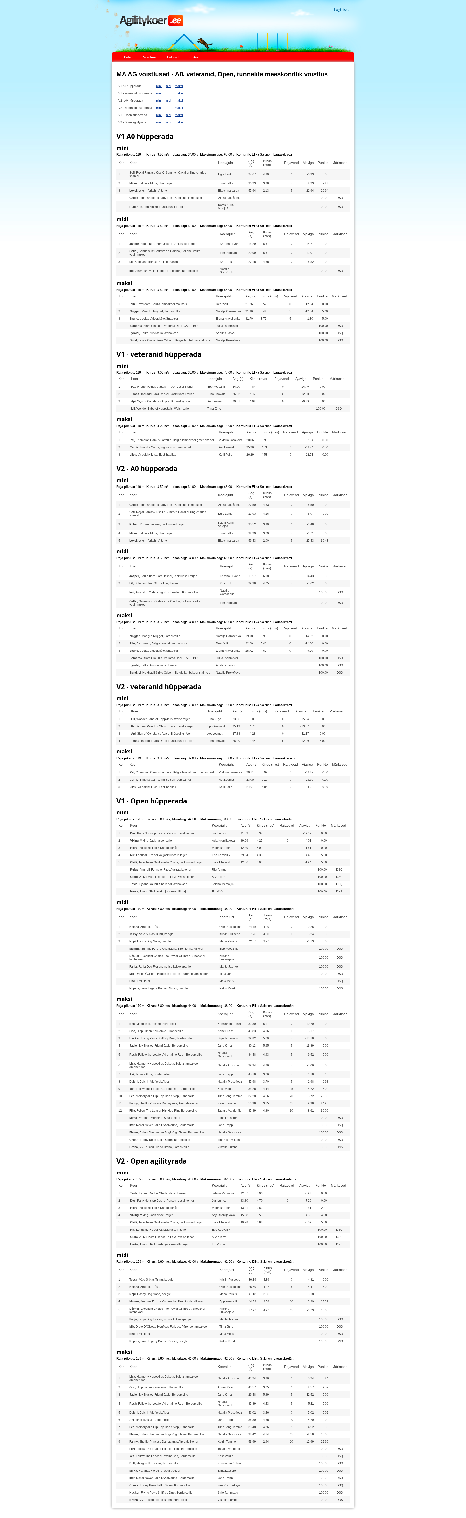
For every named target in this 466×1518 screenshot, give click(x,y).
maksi (179, 86)
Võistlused (150, 57)
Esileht (128, 57)
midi (168, 86)
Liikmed (173, 57)
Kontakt (193, 57)
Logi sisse (342, 9)
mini (159, 86)
